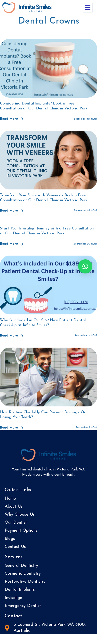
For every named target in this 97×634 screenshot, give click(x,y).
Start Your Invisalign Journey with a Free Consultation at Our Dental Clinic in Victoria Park (47, 231)
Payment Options (21, 531)
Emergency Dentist (23, 606)
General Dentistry (21, 566)
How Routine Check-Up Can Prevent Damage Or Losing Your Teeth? (42, 414)
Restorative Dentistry (25, 582)
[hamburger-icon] (88, 7)
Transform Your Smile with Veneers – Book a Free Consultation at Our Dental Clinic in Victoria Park (44, 197)
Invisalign (13, 598)
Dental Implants (20, 590)
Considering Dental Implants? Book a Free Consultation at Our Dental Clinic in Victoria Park (44, 106)
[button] (85, 266)
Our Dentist (16, 523)
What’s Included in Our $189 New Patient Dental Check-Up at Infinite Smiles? (43, 322)
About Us (14, 507)
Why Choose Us (20, 515)
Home (10, 499)
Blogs (10, 539)
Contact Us (15, 547)
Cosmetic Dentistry (23, 574)
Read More (9, 119)
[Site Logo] (27, 7)
